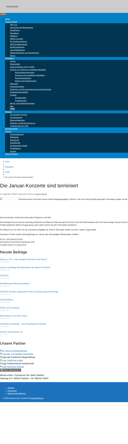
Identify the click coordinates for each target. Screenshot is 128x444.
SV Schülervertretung (18, 41)
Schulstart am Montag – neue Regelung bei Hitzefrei (23, 324)
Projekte (13, 95)
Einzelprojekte (20, 98)
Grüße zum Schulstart (9, 308)
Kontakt (13, 151)
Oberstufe (14, 84)
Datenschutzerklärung (17, 393)
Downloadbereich (17, 134)
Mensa (12, 56)
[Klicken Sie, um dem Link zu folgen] (13, 351)
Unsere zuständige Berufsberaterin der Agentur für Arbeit (25, 267)
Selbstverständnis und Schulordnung (24, 53)
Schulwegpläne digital (18, 146)
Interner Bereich (11, 154)
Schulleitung (15, 30)
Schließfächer (15, 148)
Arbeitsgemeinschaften (19, 92)
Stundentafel (15, 64)
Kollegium (14, 36)
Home (7, 19)
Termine (8, 112)
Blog (12, 106)
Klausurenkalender (17, 120)
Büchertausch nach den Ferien (13, 316)
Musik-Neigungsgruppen (24, 73)
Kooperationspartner (23, 78)
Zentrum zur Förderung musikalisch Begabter (28, 70)
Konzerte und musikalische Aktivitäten (30, 75)
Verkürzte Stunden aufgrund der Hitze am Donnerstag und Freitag (29, 292)
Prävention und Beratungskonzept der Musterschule (30, 89)
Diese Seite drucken (11, 370)
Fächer (13, 61)
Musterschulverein (17, 47)
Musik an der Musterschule (25, 81)
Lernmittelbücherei (17, 50)
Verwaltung (14, 33)
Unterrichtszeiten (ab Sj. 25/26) (22, 67)
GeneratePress (37, 398)
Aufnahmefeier (6, 300)
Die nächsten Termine (18, 115)
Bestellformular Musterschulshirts (14, 283)
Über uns (13, 25)
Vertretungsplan (11, 129)
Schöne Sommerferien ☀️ (11, 332)
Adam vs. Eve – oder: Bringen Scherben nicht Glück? (23, 259)
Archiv (12, 109)
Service (8, 131)
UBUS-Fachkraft (16, 39)
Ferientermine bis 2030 (19, 126)
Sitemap (11, 388)
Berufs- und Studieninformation (22, 103)
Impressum (12, 391)
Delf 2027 (4, 275)
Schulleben (9, 58)
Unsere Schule (11, 22)
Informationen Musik (14, 239)
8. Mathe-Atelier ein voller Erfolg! (13, 245)
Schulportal (14, 140)
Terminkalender (16, 117)
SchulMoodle (15, 143)
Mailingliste (14, 137)
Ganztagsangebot (17, 87)
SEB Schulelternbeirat (18, 44)
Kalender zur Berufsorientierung (22, 123)
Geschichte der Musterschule (21, 27)
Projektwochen (21, 101)
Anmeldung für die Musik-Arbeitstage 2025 (17, 242)
